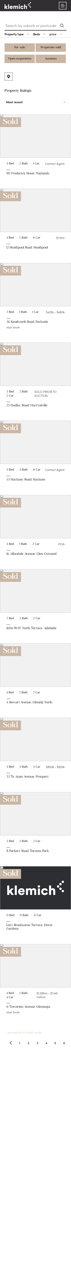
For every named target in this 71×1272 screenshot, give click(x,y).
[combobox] (31, 25)
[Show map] (9, 76)
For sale (19, 47)
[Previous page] (10, 1042)
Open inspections (19, 58)
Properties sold (51, 47)
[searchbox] (31, 25)
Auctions (51, 58)
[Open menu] (62, 5)
